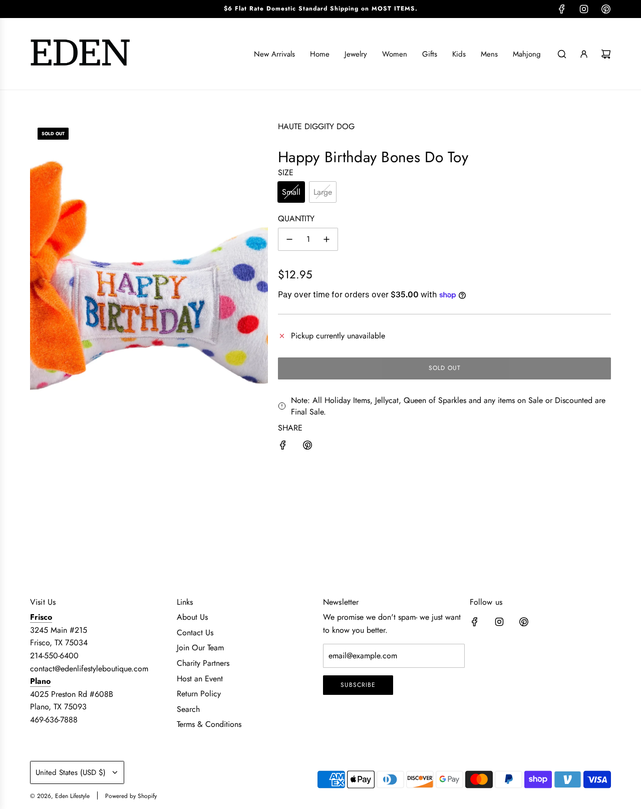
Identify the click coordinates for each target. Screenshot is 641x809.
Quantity (296, 218)
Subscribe (358, 684)
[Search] (562, 54)
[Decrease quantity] (289, 239)
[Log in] (584, 54)
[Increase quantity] (326, 239)
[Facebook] (562, 9)
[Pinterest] (606, 9)
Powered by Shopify (131, 795)
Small (291, 192)
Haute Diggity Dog (316, 126)
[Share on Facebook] (283, 447)
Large (322, 192)
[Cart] (606, 54)
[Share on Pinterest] (307, 447)
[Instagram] (584, 9)
